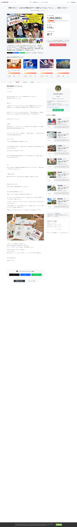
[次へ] (42, 26)
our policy (47, 525)
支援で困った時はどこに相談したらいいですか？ (54, 226)
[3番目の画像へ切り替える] (25, 41)
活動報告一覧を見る (19, 280)
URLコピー (29, 52)
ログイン (68, 2)
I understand (59, 524)
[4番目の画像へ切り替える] (32, 41)
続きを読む (67, 104)
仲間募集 (32, 82)
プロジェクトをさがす (44, 2)
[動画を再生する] (25, 26)
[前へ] (8, 26)
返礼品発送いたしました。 (15, 86)
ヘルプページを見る (58, 229)
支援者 (25, 82)
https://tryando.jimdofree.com (54, 107)
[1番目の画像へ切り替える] (10, 41)
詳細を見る (49, 126)
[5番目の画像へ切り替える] (40, 41)
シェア (17, 52)
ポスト (10, 52)
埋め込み (35, 52)
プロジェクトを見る (31, 280)
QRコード (41, 52)
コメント (39, 82)
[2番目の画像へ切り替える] (17, 41)
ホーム (10, 82)
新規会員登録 (73, 2)
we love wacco (35, 10)
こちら (58, 232)
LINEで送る (22, 52)
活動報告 (18, 82)
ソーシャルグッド (42, 10)
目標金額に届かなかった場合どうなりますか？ (54, 224)
